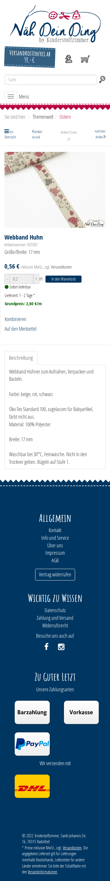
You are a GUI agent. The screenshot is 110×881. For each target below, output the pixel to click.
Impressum (55, 552)
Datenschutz (55, 610)
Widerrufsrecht (55, 625)
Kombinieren (15, 318)
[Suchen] (102, 79)
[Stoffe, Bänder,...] (54, 23)
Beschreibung (21, 357)
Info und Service (55, 537)
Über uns (55, 545)
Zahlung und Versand (55, 617)
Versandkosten (61, 267)
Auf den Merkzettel (20, 328)
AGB (55, 560)
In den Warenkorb (63, 279)
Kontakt (55, 530)
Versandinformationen (42, 872)
